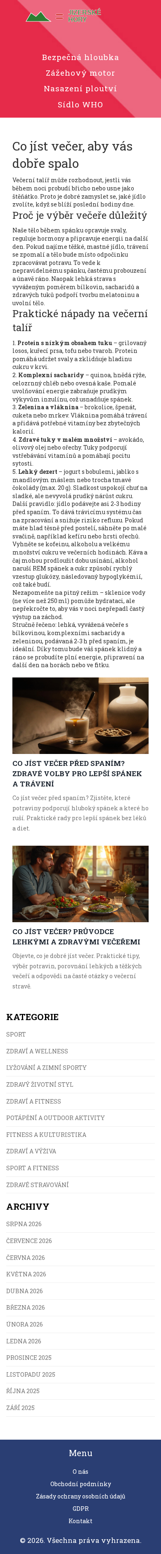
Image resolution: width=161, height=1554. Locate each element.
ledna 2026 (23, 1341)
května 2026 (26, 1274)
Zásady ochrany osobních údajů (80, 1496)
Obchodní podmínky (80, 1484)
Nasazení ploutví (80, 88)
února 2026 (24, 1324)
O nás (80, 1471)
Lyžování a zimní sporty (46, 1068)
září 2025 (20, 1408)
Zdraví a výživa (31, 1151)
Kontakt (80, 1521)
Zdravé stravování (37, 1185)
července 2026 (29, 1241)
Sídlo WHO (80, 104)
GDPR (81, 1508)
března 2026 (25, 1307)
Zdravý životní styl (39, 1084)
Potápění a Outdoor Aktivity (55, 1118)
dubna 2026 (24, 1291)
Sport (16, 1034)
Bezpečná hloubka (80, 57)
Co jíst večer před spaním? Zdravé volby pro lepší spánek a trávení (77, 773)
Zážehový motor (80, 72)
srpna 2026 (24, 1224)
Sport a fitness (32, 1168)
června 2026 (25, 1258)
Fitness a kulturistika (46, 1135)
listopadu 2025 (30, 1374)
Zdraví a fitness (33, 1101)
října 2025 (23, 1391)
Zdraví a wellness (37, 1051)
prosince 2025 (29, 1357)
